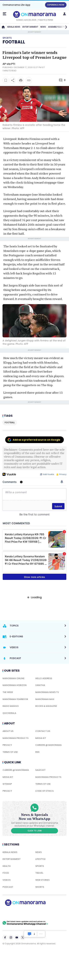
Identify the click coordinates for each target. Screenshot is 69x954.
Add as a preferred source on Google (36, 439)
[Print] (21, 80)
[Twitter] (22, 937)
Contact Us (42, 731)
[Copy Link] (29, 80)
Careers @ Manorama (48, 745)
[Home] (3, 27)
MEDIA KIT (40, 738)
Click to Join (35, 831)
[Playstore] (13, 913)
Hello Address (43, 678)
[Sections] (4, 14)
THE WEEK (8, 692)
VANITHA (40, 685)
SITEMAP (7, 783)
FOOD (6, 872)
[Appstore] (37, 913)
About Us (8, 731)
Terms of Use (10, 752)
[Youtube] (16, 937)
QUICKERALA (9, 713)
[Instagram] (10, 937)
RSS (37, 752)
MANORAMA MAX (44, 699)
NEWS (43, 26)
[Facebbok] (5, 937)
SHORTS (39, 887)
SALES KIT (40, 770)
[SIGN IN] (64, 14)
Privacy (7, 745)
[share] (13, 80)
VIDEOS (7, 880)
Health (7, 866)
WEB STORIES (42, 880)
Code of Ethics (44, 790)
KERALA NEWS (13, 26)
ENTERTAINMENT (30, 26)
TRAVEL (39, 872)
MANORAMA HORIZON (15, 685)
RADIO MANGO (11, 706)
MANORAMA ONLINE (13, 678)
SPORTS (39, 866)
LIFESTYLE (40, 859)
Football (14, 42)
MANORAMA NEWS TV (47, 692)
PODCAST (8, 887)
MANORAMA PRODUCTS (15, 738)
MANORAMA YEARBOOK (15, 699)
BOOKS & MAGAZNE (46, 706)
